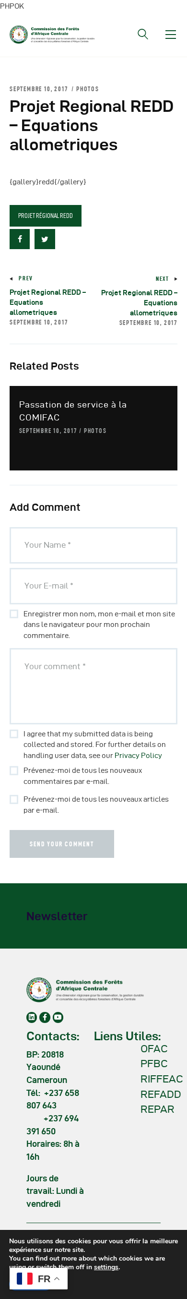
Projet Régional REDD (45, 215)
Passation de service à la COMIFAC (73, 411)
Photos (87, 89)
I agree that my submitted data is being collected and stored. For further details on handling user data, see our (94, 744)
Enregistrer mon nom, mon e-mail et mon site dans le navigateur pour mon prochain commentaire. (99, 624)
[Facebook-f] (44, 1017)
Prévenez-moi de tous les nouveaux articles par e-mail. (96, 804)
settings (106, 1267)
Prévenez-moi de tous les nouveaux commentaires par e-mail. (82, 776)
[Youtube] (58, 1017)
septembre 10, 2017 (48, 430)
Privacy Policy (138, 755)
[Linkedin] (31, 1017)
